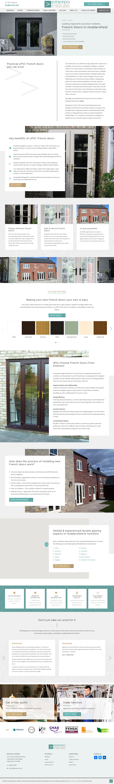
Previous (3, 328)
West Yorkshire (85, 557)
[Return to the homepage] (57, 4)
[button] (46, 544)
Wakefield (58, 554)
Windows (10, 10)
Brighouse (84, 554)
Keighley (57, 560)
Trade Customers (88, 10)
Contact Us (103, 10)
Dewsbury (84, 548)
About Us (73, 10)
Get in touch (55, 315)
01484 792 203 (12, 5)
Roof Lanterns (49, 10)
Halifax (57, 557)
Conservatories (33, 10)
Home (65, 20)
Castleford (84, 551)
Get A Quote (16, 185)
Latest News (72, 765)
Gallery (62, 10)
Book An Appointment (19, 500)
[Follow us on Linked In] (104, 757)
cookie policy (74, 781)
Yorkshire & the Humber (88, 560)
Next (110, 328)
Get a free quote (95, 4)
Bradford (58, 551)
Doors (20, 10)
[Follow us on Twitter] (100, 757)
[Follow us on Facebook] (95, 757)
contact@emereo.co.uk (15, 768)
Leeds (76, 115)
